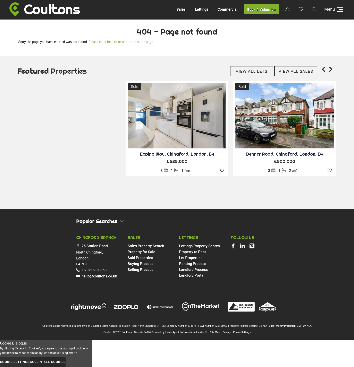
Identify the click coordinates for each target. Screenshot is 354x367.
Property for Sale (141, 251)
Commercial (228, 9)
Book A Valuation (261, 9)
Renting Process (192, 263)
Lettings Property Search (199, 245)
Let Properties (190, 257)
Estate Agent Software (177, 332)
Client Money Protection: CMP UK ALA (290, 325)
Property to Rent (192, 251)
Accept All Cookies (48, 362)
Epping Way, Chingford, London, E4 (177, 154)
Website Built (141, 332)
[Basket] (301, 9)
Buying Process (140, 263)
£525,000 (177, 161)
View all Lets (251, 71)
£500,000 (284, 161)
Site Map (215, 332)
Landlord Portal (191, 275)
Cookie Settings (242, 332)
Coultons (127, 332)
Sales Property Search (146, 245)
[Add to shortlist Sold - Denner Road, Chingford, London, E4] (331, 170)
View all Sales (296, 71)
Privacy (226, 332)
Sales (181, 9)
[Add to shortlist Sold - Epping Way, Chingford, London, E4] (223, 170)
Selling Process (140, 269)
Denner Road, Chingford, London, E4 (284, 154)
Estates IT (201, 332)
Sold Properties (140, 257)
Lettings (201, 9)
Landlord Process (193, 269)
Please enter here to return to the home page (120, 41)
